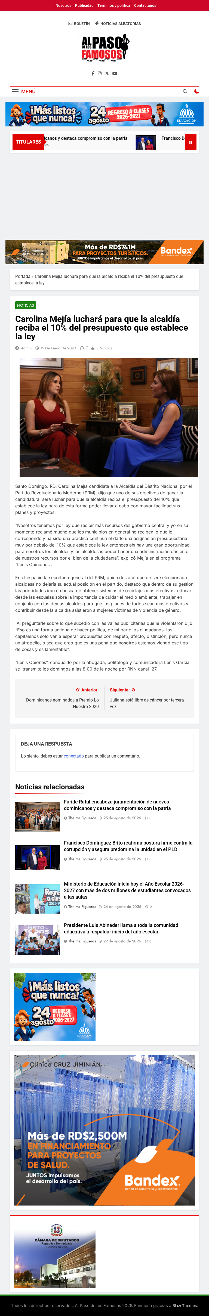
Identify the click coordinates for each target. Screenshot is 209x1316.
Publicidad (84, 5)
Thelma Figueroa (82, 818)
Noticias (25, 305)
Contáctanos (145, 5)
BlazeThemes (185, 1305)
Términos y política (113, 5)
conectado (74, 756)
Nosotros (63, 5)
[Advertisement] (104, 194)
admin (26, 348)
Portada (22, 276)
